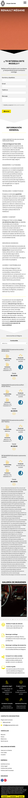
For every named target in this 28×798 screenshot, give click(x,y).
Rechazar (13, 796)
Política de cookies (6, 768)
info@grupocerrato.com (10, 725)
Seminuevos (4, 741)
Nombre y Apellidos (8, 77)
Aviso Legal (4, 766)
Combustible (14, 340)
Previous (1, 600)
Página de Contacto (7, 720)
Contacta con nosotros (10, 716)
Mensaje (5, 96)
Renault (3, 734)
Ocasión (3, 754)
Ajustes (21, 796)
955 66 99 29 (6, 722)
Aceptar (5, 796)
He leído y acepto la (14, 105)
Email (4, 83)
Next (27, 600)
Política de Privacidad (18, 105)
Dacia (2, 736)
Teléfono (5, 90)
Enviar (7, 111)
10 (24, 619)
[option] (14, 600)
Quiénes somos (5, 764)
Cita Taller (4, 752)
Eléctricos (4, 739)
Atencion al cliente (6, 750)
